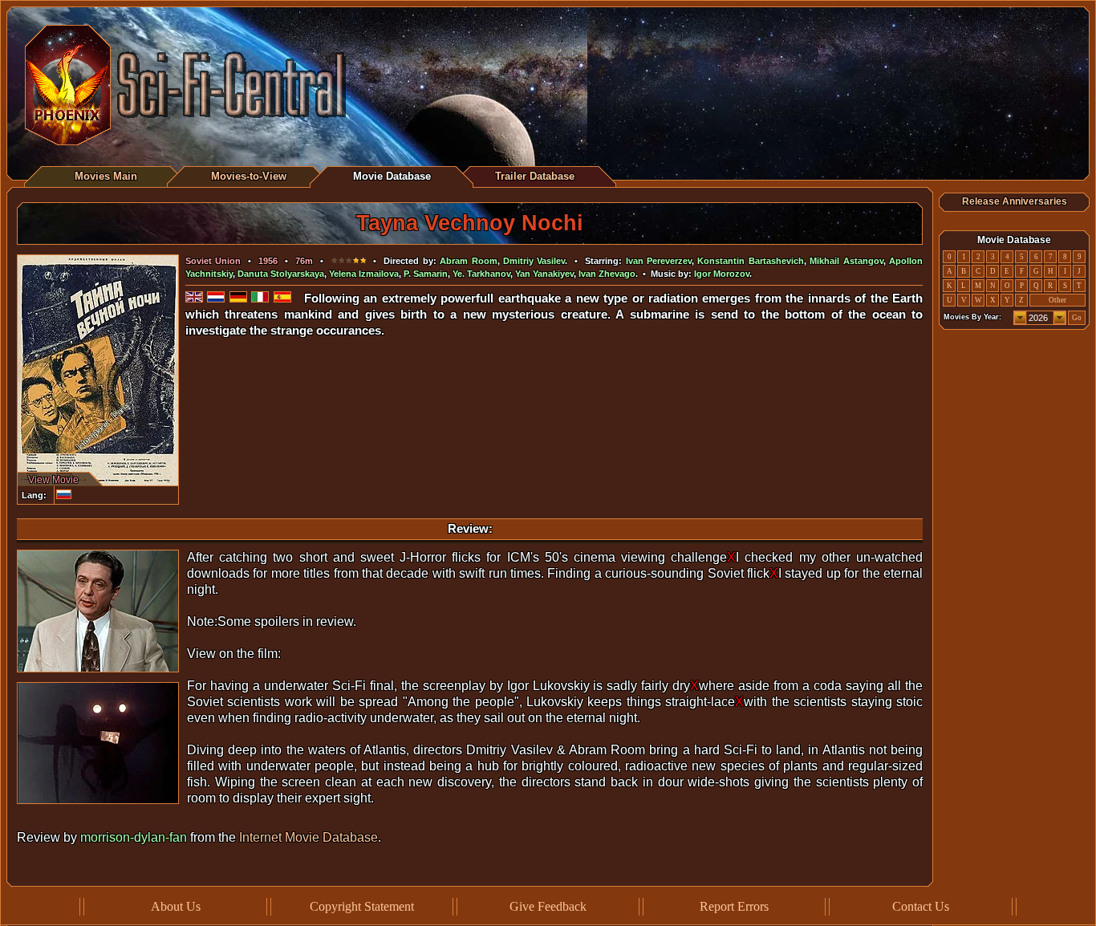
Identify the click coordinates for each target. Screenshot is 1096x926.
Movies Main (106, 176)
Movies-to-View (248, 176)
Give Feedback (548, 906)
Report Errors (734, 906)
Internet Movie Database (308, 837)
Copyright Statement (362, 906)
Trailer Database (534, 176)
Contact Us (920, 906)
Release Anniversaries (1014, 201)
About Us (176, 906)
